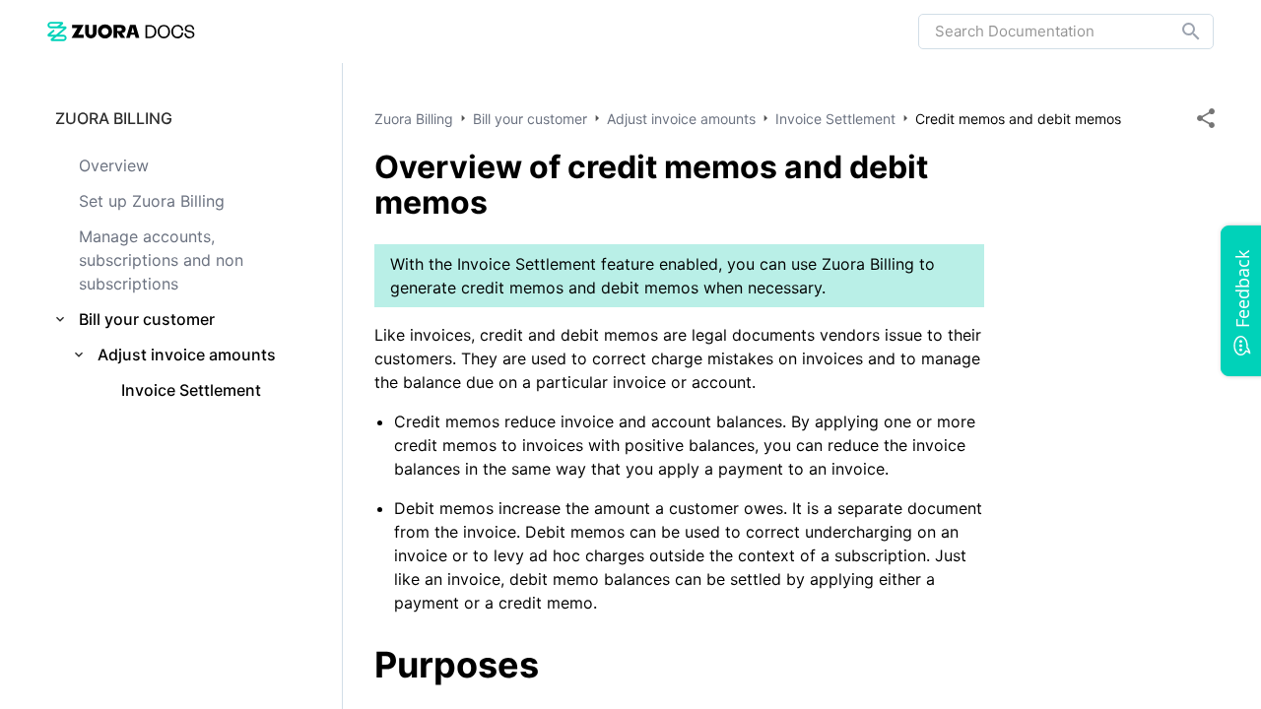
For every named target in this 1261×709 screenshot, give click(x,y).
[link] (121, 31)
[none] (1205, 118)
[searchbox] (1177, 31)
